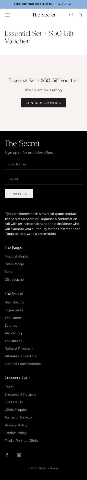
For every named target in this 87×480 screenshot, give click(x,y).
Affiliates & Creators (21, 356)
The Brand (13, 318)
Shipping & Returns (20, 394)
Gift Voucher (15, 279)
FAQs (9, 387)
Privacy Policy (16, 425)
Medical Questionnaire (23, 364)
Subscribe (19, 194)
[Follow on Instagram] (19, 455)
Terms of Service (18, 417)
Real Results (14, 302)
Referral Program (19, 348)
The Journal (14, 341)
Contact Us (14, 402)
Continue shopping (43, 103)
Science (11, 325)
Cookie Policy (16, 433)
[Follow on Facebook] (7, 455)
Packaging (13, 333)
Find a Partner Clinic (21, 440)
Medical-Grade (16, 256)
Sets (8, 272)
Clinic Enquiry (16, 410)
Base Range (14, 264)
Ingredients (14, 310)
